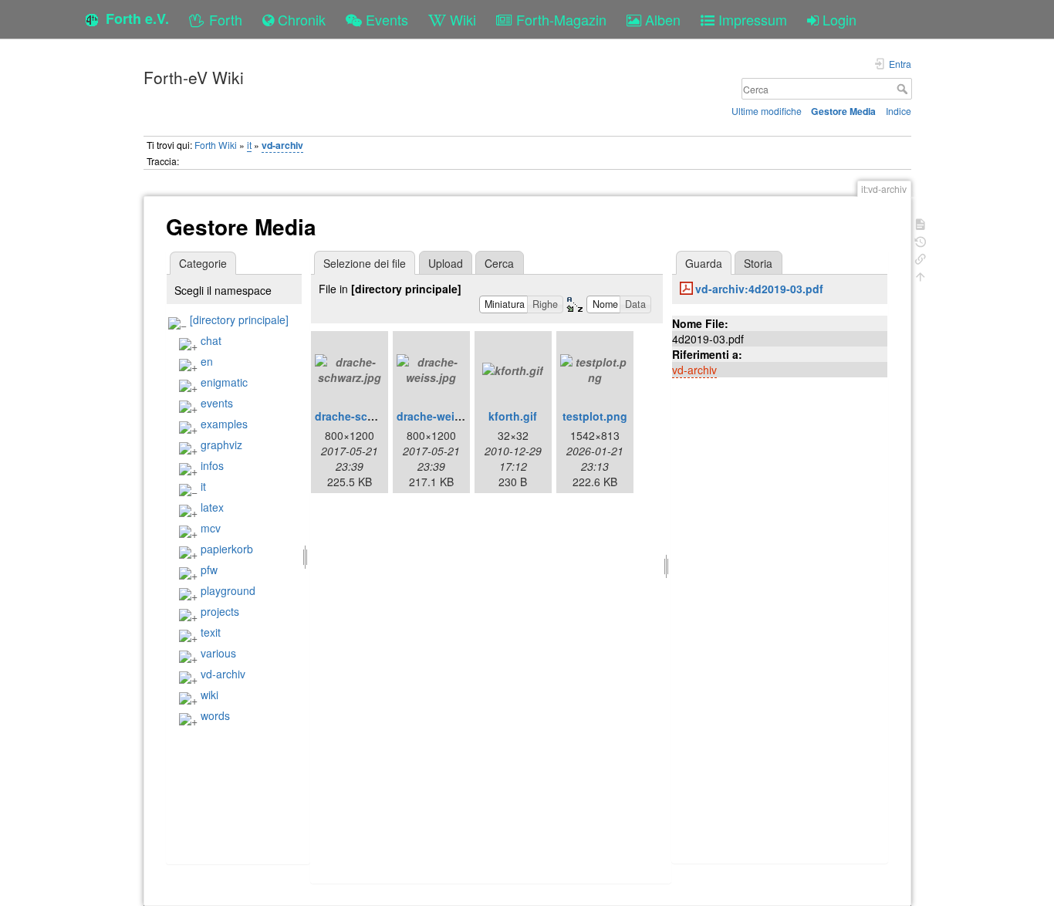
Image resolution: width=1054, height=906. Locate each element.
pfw (209, 569)
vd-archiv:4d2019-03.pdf (759, 288)
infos (212, 465)
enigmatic (224, 382)
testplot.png (594, 416)
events (217, 403)
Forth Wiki (215, 144)
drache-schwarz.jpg (366, 416)
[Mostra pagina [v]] (920, 223)
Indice (898, 110)
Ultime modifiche (766, 110)
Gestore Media (843, 111)
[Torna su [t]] (920, 275)
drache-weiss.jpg (442, 416)
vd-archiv (282, 145)
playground (228, 590)
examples (224, 423)
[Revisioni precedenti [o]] (920, 240)
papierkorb (227, 548)
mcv (211, 528)
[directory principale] (239, 319)
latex (212, 507)
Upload (445, 263)
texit (211, 632)
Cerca (904, 88)
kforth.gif (512, 416)
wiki (209, 694)
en (207, 361)
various (218, 653)
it (249, 144)
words (215, 715)
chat (211, 340)
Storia (758, 263)
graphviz (221, 444)
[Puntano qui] (920, 257)
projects (220, 611)
